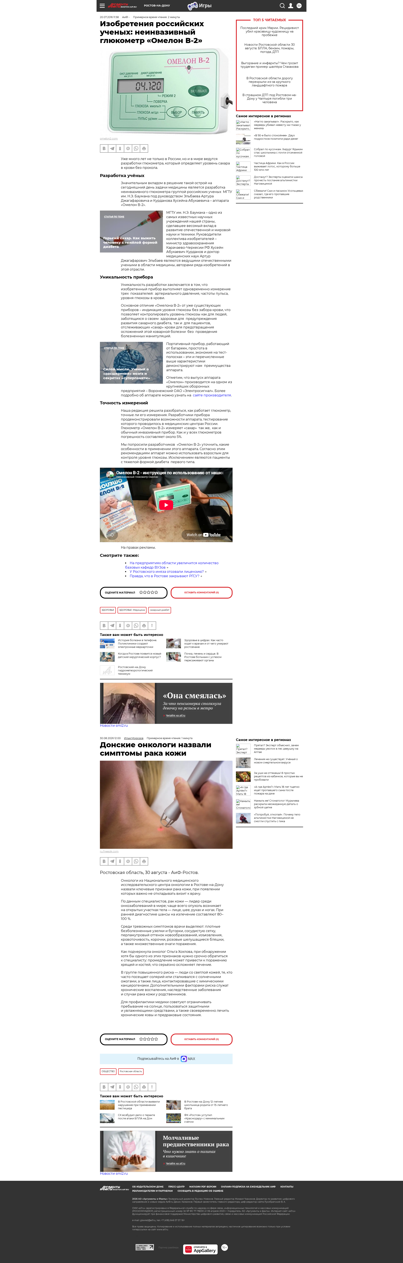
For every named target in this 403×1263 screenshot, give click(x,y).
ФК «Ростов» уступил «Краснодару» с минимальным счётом (204, 1118)
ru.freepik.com (109, 851)
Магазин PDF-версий (202, 1186)
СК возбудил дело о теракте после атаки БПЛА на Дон (136, 1116)
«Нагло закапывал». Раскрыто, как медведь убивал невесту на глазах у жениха (277, 125)
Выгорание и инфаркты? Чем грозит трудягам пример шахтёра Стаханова (269, 65)
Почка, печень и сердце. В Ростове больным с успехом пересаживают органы (202, 657)
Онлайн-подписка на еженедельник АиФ (248, 1186)
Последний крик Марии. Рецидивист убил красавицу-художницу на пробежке (269, 31)
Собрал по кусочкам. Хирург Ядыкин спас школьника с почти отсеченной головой (278, 153)
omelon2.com (109, 138)
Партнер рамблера (168, 1247)
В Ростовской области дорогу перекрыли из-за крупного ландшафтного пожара (269, 82)
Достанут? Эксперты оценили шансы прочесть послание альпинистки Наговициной (278, 180)
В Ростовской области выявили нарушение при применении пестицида (139, 1105)
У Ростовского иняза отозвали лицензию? (167, 572)
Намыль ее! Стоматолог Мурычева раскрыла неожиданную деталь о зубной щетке (276, 804)
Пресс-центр (176, 1186)
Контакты (286, 1186)
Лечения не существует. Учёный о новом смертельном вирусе (276, 761)
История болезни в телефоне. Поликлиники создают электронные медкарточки (137, 643)
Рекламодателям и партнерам (152, 1191)
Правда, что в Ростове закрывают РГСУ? (164, 576)
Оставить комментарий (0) (201, 592)
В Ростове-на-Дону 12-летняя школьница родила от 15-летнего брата (206, 1105)
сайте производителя (212, 395)
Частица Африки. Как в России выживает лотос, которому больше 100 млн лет (277, 166)
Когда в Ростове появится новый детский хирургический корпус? (139, 655)
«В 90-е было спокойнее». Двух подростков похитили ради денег (276, 137)
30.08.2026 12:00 (110, 738)
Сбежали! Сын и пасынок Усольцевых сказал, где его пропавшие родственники (278, 194)
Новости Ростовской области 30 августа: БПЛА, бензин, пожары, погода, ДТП (269, 48)
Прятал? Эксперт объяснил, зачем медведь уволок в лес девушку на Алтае (276, 749)
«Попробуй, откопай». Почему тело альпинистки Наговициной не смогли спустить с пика (277, 818)
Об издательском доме (148, 1186)
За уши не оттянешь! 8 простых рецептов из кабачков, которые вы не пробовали (278, 776)
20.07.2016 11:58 (109, 17)
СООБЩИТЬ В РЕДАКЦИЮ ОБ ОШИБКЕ (200, 1191)
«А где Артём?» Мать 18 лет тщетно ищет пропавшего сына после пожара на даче (277, 790)
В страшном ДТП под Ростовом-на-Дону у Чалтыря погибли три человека (269, 98)
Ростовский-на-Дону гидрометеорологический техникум (135, 670)
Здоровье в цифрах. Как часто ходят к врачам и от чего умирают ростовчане (206, 643)
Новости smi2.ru (114, 726)
